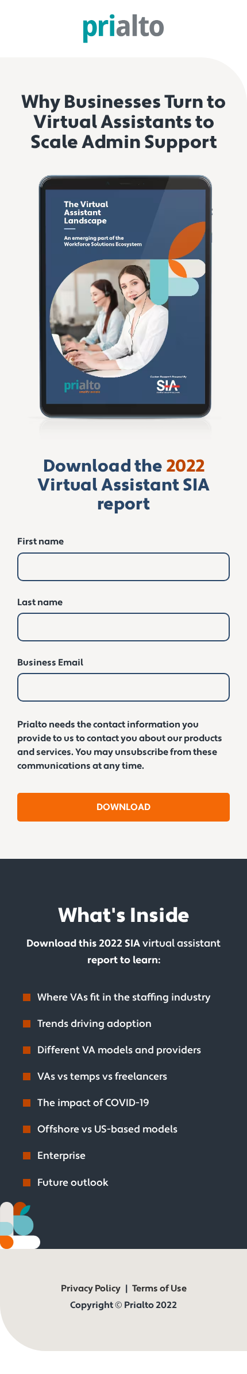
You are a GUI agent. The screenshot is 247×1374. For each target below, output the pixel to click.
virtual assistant (181, 943)
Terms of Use (159, 1288)
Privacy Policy (91, 1288)
